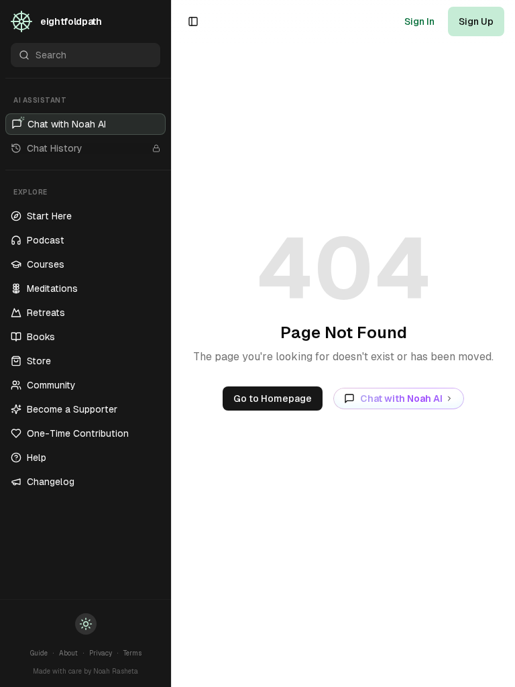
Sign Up (476, 21)
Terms (132, 653)
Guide (39, 653)
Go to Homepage (272, 398)
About (68, 653)
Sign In (419, 21)
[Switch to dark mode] (86, 624)
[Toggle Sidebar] (171, 343)
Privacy (100, 653)
